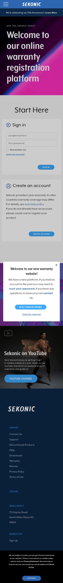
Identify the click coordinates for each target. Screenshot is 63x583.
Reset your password (30, 307)
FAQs (12, 450)
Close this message (31, 314)
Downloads (15, 455)
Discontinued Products (22, 445)
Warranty (14, 461)
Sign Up (13, 540)
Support (13, 439)
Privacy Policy (16, 471)
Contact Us (15, 434)
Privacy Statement (31, 561)
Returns (13, 466)
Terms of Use (16, 477)
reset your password (22, 288)
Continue (31, 578)
